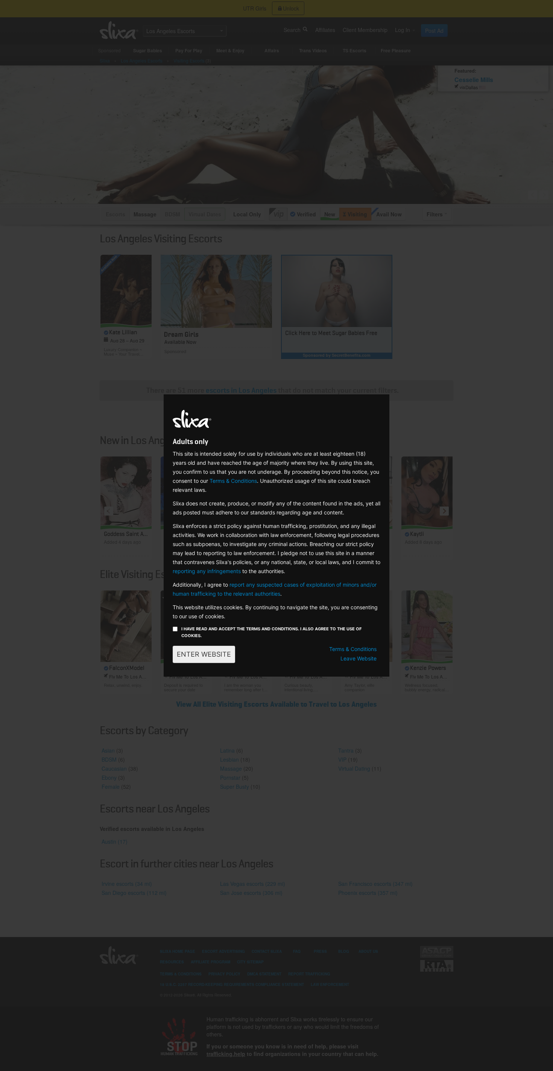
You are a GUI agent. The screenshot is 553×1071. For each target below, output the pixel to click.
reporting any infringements (207, 571)
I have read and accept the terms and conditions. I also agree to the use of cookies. (271, 632)
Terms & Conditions (233, 481)
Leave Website (358, 658)
